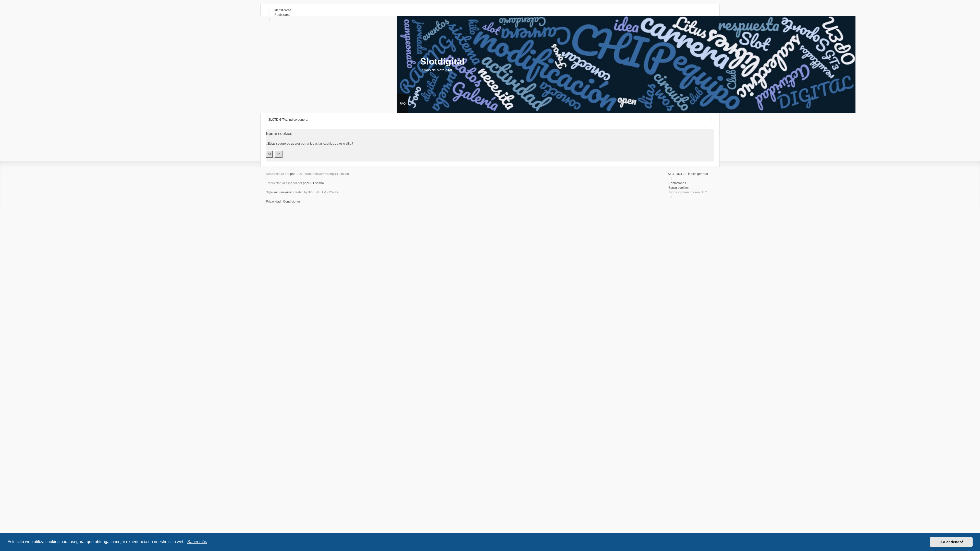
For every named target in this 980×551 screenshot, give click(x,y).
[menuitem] (273, 201)
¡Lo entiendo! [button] (951, 542)
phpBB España (313, 183)
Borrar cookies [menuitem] (678, 188)
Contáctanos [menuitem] (677, 183)
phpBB (295, 174)
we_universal (283, 192)
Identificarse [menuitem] (282, 10)
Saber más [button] (197, 542)
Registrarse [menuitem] (282, 15)
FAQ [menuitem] (403, 103)
